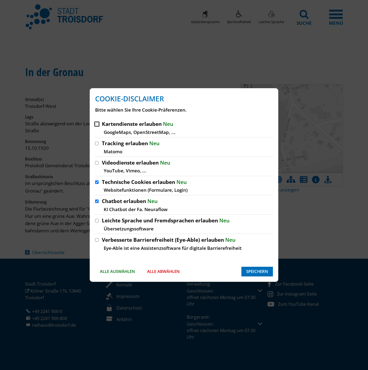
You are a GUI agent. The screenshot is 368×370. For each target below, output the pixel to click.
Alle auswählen (117, 271)
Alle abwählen (163, 271)
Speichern (257, 271)
